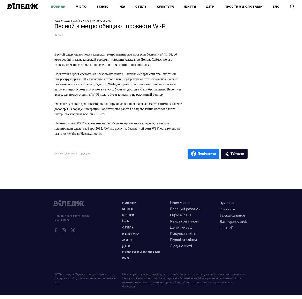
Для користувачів (234, 221)
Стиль (141, 6)
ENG (276, 6)
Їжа (122, 6)
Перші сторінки (183, 240)
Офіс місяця (180, 215)
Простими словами (244, 6)
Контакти (227, 209)
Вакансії (226, 227)
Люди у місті (181, 246)
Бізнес (103, 6)
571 (60, 34)
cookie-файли (179, 282)
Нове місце (179, 203)
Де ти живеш (181, 227)
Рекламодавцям (232, 215)
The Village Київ (67, 20)
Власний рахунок (185, 209)
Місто (81, 6)
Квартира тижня (184, 221)
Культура (165, 6)
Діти (210, 6)
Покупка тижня (183, 234)
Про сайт (227, 203)
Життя (190, 6)
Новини (58, 6)
